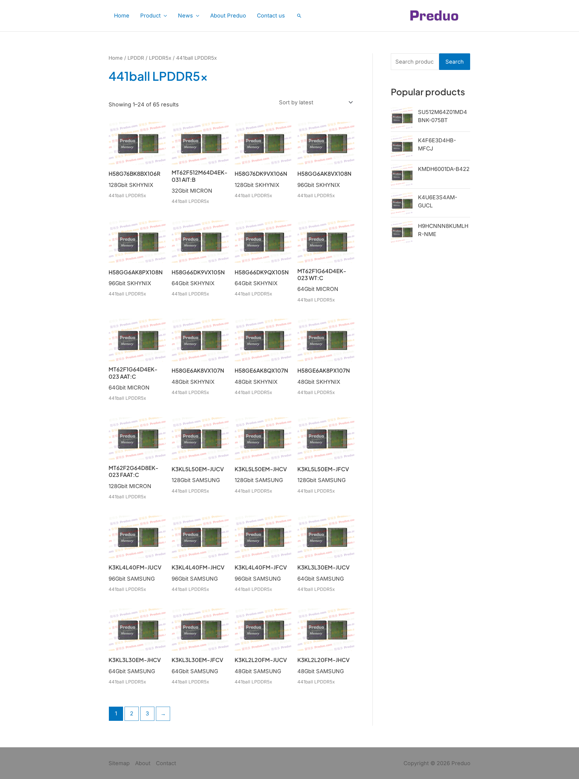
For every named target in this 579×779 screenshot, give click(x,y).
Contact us (271, 15)
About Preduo (228, 15)
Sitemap (119, 763)
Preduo (460, 763)
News (185, 15)
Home (121, 15)
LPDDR (136, 58)
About (142, 763)
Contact (166, 763)
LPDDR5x (160, 58)
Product (150, 15)
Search (454, 61)
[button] (299, 15)
